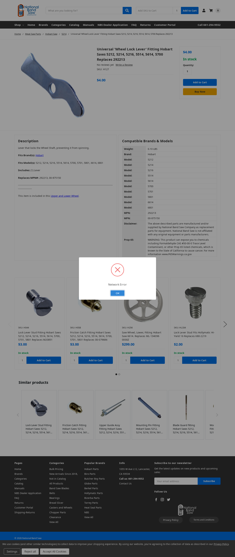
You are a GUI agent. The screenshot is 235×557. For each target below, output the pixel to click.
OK (117, 293)
